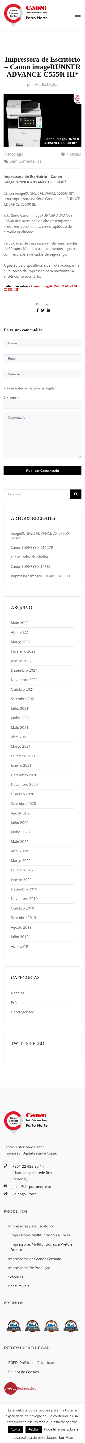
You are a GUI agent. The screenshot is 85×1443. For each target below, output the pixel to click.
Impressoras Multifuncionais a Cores (40, 1235)
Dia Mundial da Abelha (29, 556)
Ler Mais (66, 1437)
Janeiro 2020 (21, 879)
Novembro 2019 (24, 898)
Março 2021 (21, 746)
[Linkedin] (48, 310)
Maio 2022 (20, 622)
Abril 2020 (19, 851)
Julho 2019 (20, 936)
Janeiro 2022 (21, 660)
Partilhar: (42, 304)
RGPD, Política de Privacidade (32, 1362)
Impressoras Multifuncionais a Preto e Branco (41, 1247)
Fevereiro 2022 (23, 651)
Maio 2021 (20, 727)
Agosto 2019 (21, 927)
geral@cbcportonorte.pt (32, 1186)
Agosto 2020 (21, 813)
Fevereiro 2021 (23, 756)
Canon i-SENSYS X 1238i (30, 566)
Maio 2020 (20, 841)
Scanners (15, 1277)
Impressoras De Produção (29, 1267)
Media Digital (46, 84)
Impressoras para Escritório (30, 1226)
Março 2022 (21, 641)
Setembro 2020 (23, 803)
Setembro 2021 (23, 698)
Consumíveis (18, 1285)
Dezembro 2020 (24, 775)
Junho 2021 (20, 717)
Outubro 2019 (22, 908)
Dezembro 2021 (24, 670)
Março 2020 (21, 860)
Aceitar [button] (15, 1429)
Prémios (17, 1002)
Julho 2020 (20, 822)
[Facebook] (38, 310)
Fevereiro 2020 (23, 870)
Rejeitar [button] (33, 1429)
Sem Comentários (26, 161)
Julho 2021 (20, 708)
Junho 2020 (20, 832)
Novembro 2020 (24, 784)
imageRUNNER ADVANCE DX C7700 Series (40, 535)
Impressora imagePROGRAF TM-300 (40, 575)
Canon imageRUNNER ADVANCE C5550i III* (42, 288)
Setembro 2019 (23, 917)
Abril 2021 (19, 736)
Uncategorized (22, 1012)
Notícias (74, 154)
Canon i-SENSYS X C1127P (32, 547)
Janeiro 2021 (21, 765)
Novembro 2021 (24, 679)
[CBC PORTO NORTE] (26, 15)
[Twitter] (43, 310)
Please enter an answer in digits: (30, 388)
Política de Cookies (23, 1371)
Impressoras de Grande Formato (34, 1258)
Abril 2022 (19, 632)
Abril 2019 (19, 946)
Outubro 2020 (22, 794)
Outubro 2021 (22, 689)
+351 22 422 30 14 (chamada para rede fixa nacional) (32, 1172)
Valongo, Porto (25, 1193)
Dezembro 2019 (24, 889)
